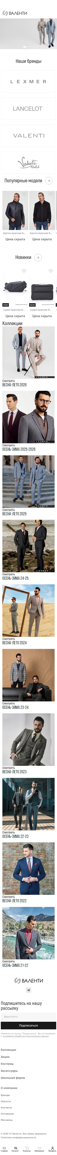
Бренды (5, 1095)
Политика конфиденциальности (18, 1137)
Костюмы (7, 1063)
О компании (9, 1088)
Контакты (6, 1107)
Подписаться (28, 1025)
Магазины (7, 1119)
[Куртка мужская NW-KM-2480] (15, 210)
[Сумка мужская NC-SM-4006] (42, 287)
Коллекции (8, 1049)
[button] (53, 213)
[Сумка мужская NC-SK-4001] (15, 287)
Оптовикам (7, 1113)
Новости (6, 1101)
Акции (5, 1056)
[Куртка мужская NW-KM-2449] (42, 210)
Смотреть (8, 380)
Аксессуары (9, 1070)
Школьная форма (13, 1077)
